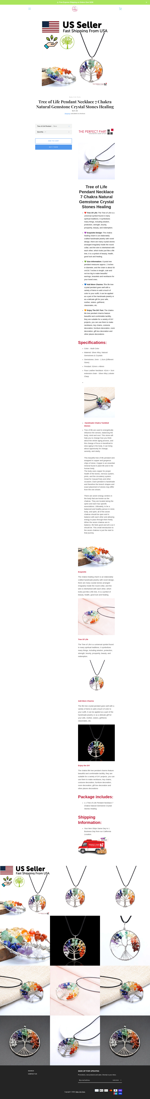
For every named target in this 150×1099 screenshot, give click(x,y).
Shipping (67, 113)
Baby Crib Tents (80, 1092)
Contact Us (32, 1074)
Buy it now (53, 147)
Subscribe (116, 1080)
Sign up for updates (88, 1071)
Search (31, 1071)
